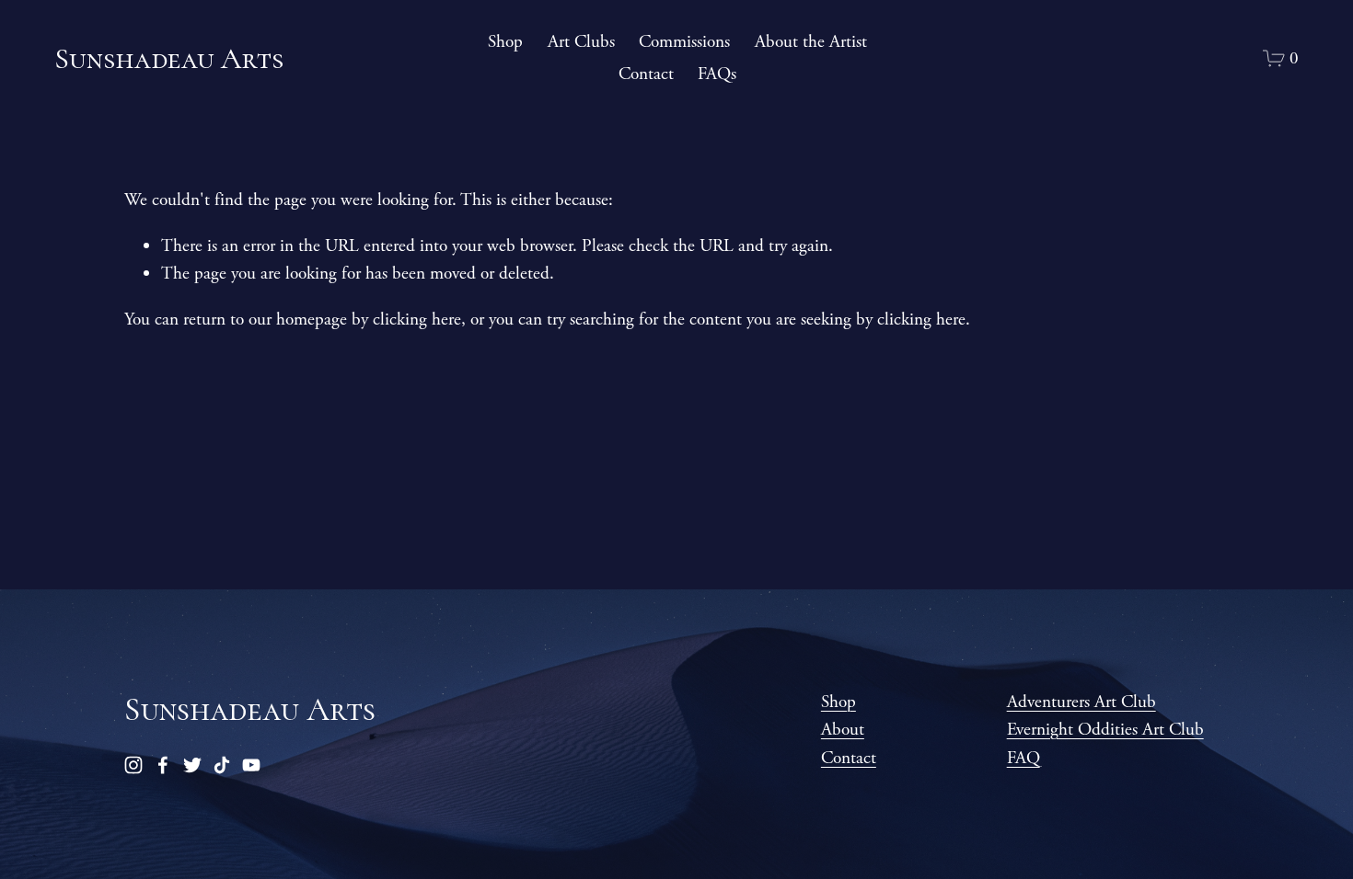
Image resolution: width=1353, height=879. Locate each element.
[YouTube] (251, 765)
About (842, 729)
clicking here (417, 319)
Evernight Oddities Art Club (1105, 729)
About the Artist (811, 41)
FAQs (717, 74)
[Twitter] (192, 765)
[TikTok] (222, 765)
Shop (505, 41)
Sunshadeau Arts (168, 58)
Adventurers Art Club (1081, 702)
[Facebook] (163, 765)
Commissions (684, 41)
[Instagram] (133, 765)
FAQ (1023, 758)
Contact (646, 74)
